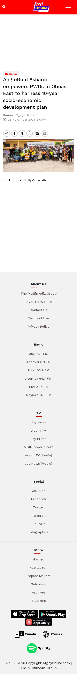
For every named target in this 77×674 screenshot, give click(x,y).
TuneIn (30, 634)
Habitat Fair (38, 568)
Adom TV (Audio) (38, 455)
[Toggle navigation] (69, 8)
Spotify (43, 648)
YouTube (38, 491)
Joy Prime (38, 439)
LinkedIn (38, 524)
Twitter (38, 507)
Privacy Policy (38, 326)
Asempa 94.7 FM (38, 378)
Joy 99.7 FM (38, 354)
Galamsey (38, 584)
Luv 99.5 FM (38, 387)
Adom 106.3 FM (38, 362)
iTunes (56, 634)
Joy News (38, 422)
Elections (38, 601)
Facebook (38, 499)
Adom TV (38, 430)
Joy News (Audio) (38, 464)
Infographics (38, 532)
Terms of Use (38, 318)
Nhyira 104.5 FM (38, 395)
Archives (38, 592)
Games (38, 559)
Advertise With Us (38, 302)
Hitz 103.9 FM (38, 370)
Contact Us (38, 310)
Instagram (38, 516)
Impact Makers (39, 576)
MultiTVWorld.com (38, 447)
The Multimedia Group (39, 293)
